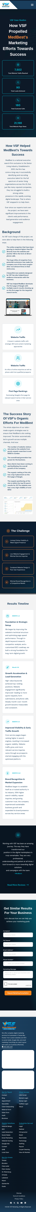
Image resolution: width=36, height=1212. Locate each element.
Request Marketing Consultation (18, 993)
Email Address (8, 950)
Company (6, 931)
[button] (32, 5)
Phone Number (8, 960)
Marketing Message (9, 969)
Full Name (6, 940)
